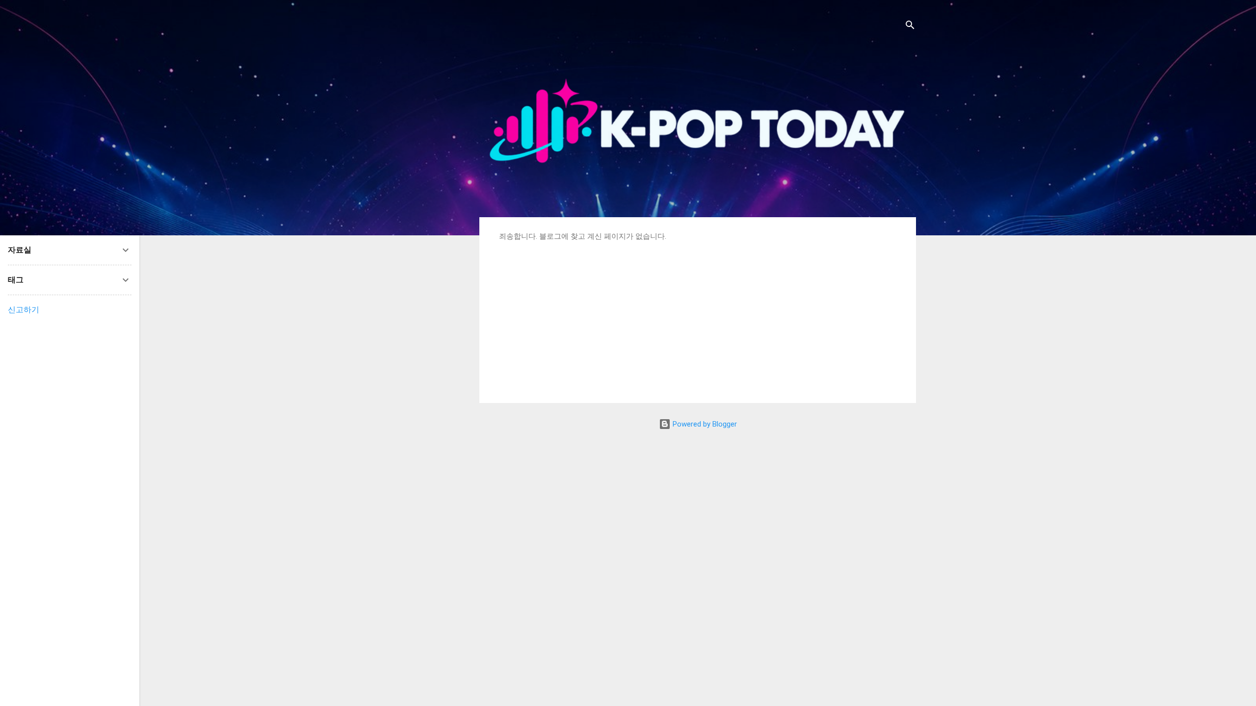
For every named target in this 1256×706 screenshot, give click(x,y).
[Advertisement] (697, 314)
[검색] (910, 27)
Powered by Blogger (704, 424)
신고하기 (23, 309)
